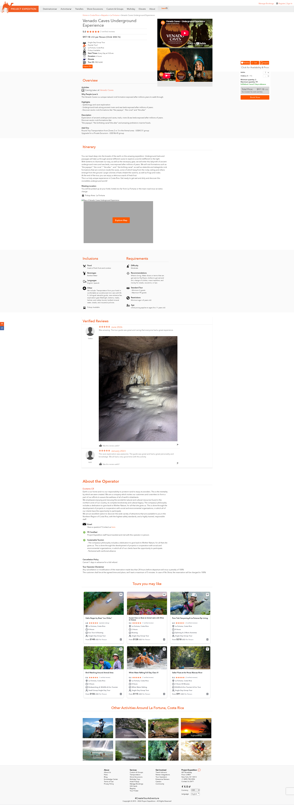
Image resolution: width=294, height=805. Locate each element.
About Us (107, 772)
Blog (105, 777)
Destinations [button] (49, 9)
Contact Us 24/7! (187, 781)
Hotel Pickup (134, 782)
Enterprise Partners (162, 779)
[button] (2, 324)
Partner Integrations (163, 775)
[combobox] (195, 794)
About (152, 9)
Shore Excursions (95, 9)
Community (160, 784)
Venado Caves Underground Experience (138, 15)
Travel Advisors (161, 772)
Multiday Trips (135, 779)
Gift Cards (133, 786)
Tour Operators (161, 777)
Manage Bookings (136, 784)
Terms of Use (108, 782)
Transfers (79, 9)
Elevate (142, 9)
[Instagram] (187, 786)
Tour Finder (134, 791)
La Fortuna (115, 15)
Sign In (289, 3)
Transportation (135, 775)
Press (106, 775)
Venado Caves (106, 90)
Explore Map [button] (121, 220)
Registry (133, 788)
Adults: (243, 72)
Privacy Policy (109, 784)
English (194, 794)
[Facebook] (182, 786)
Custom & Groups (114, 9)
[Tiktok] (190, 786)
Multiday (131, 9)
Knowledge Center (111, 779)
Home (86, 15)
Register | (282, 3)
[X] (185, 786)
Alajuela (105, 15)
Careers (158, 782)
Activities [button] (65, 9)
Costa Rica (95, 15)
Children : (246, 76)
